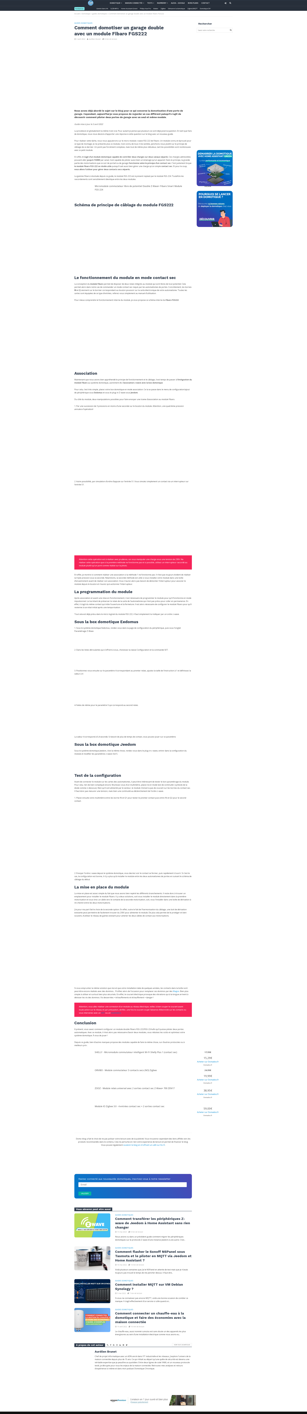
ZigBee (163, 8)
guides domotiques (99, 14)
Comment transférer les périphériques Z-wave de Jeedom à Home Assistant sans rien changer (152, 1223)
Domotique (115, 3)
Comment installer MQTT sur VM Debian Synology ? (149, 1286)
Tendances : (79, 9)
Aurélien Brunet (95, 39)
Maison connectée (133, 3)
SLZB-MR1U (114, 8)
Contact (205, 3)
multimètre (116, 1013)
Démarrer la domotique (176, 8)
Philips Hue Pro (145, 8)
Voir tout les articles (182, 1345)
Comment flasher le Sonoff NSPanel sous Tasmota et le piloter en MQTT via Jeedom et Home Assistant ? (153, 1256)
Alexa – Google (178, 3)
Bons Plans (193, 3)
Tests (149, 3)
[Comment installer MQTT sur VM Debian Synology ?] (92, 1291)
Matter (155, 8)
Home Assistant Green (129, 8)
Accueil (77, 14)
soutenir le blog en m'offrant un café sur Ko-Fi (144, 1145)
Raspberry (161, 3)
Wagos (176, 991)
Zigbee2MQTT (192, 8)
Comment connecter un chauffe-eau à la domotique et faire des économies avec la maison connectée (150, 1317)
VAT (103, 1013)
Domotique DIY (205, 8)
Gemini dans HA (102, 8)
